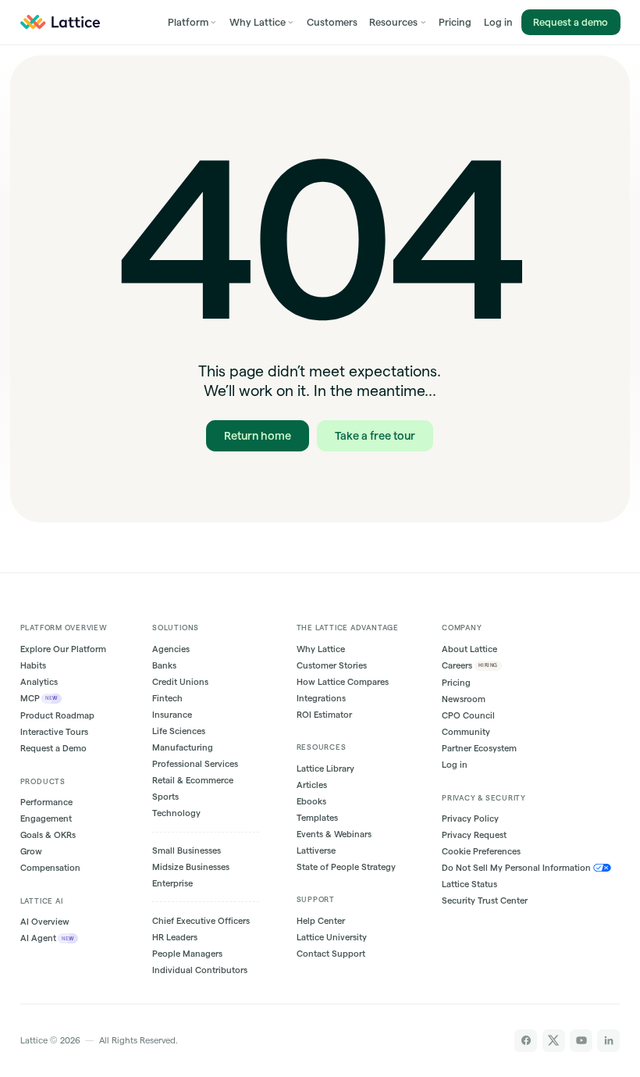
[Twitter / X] (553, 1040)
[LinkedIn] (608, 1040)
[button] (192, 22)
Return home (258, 436)
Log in (498, 21)
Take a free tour (375, 436)
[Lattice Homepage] (60, 22)
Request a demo (570, 21)
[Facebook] (525, 1040)
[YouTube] (581, 1040)
